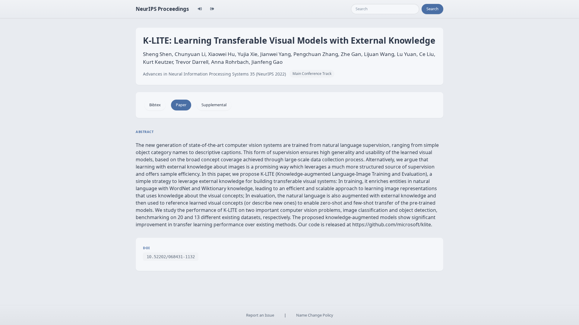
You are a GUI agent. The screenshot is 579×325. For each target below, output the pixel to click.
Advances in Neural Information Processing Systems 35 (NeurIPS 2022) (214, 74)
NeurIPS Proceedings (162, 8)
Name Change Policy (314, 315)
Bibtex (155, 104)
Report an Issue (260, 315)
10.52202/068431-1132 (171, 256)
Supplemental (213, 104)
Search (432, 8)
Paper (181, 104)
